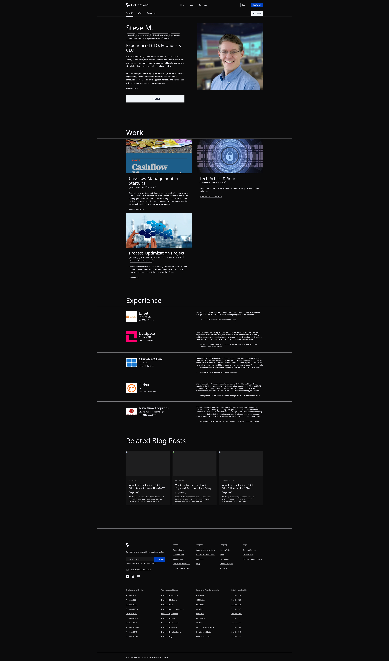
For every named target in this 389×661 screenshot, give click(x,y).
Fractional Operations (169, 614)
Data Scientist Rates (204, 632)
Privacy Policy (151, 563)
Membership (178, 559)
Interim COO (236, 600)
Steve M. (129, 13)
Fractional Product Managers (172, 609)
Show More (132, 89)
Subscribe (160, 559)
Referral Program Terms (252, 559)
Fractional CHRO (132, 627)
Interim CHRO (236, 614)
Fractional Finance (168, 618)
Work (140, 13)
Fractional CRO (131, 623)
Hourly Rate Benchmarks (205, 555)
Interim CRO (236, 636)
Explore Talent (178, 550)
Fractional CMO (132, 609)
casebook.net (134, 277)
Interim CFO (236, 627)
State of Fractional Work (205, 550)
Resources (203, 5)
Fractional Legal (167, 636)
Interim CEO (236, 604)
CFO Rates (200, 604)
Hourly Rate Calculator (181, 568)
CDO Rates (200, 623)
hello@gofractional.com (141, 569)
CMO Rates (200, 600)
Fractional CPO (131, 632)
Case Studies (224, 559)
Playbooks (200, 559)
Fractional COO (132, 600)
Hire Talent (257, 5)
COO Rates (200, 609)
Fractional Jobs (178, 555)
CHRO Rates (200, 618)
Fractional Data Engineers (171, 632)
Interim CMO (236, 609)
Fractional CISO (132, 618)
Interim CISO (236, 623)
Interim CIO (235, 618)
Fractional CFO (131, 604)
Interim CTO (236, 595)
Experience (152, 13)
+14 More (166, 39)
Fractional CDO (132, 636)
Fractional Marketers (169, 600)
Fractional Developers (169, 595)
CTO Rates (200, 595)
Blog (198, 564)
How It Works (225, 550)
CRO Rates (200, 614)
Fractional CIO (131, 614)
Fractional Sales (167, 604)
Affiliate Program (226, 564)
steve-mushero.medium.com (211, 196)
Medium (143, 83)
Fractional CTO (131, 595)
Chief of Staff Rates (203, 636)
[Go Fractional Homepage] (147, 545)
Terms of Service (249, 550)
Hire (182, 5)
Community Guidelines (181, 564)
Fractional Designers (169, 627)
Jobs (191, 5)
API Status (224, 568)
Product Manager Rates (205, 627)
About (222, 555)
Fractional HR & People (170, 623)
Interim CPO (236, 632)
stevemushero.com (136, 209)
